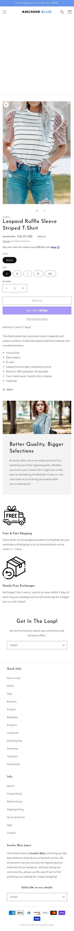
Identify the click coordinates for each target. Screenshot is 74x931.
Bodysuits (12, 717)
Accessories (13, 764)
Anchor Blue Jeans (32, 925)
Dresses (11, 709)
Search (10, 785)
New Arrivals (14, 678)
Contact (11, 832)
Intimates (12, 756)
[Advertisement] (37, 56)
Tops (9, 693)
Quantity (7, 281)
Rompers (12, 724)
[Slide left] (29, 210)
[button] (4, 12)
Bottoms (12, 701)
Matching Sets (14, 740)
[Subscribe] (63, 645)
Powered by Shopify (47, 925)
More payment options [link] (37, 318)
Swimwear (12, 748)
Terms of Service (16, 817)
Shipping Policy (15, 809)
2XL (50, 273)
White (9, 260)
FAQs (9, 825)
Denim (10, 685)
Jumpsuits (13, 732)
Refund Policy (14, 801)
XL (38, 273)
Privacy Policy (14, 793)
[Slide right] (44, 210)
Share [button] (10, 389)
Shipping (6, 241)
